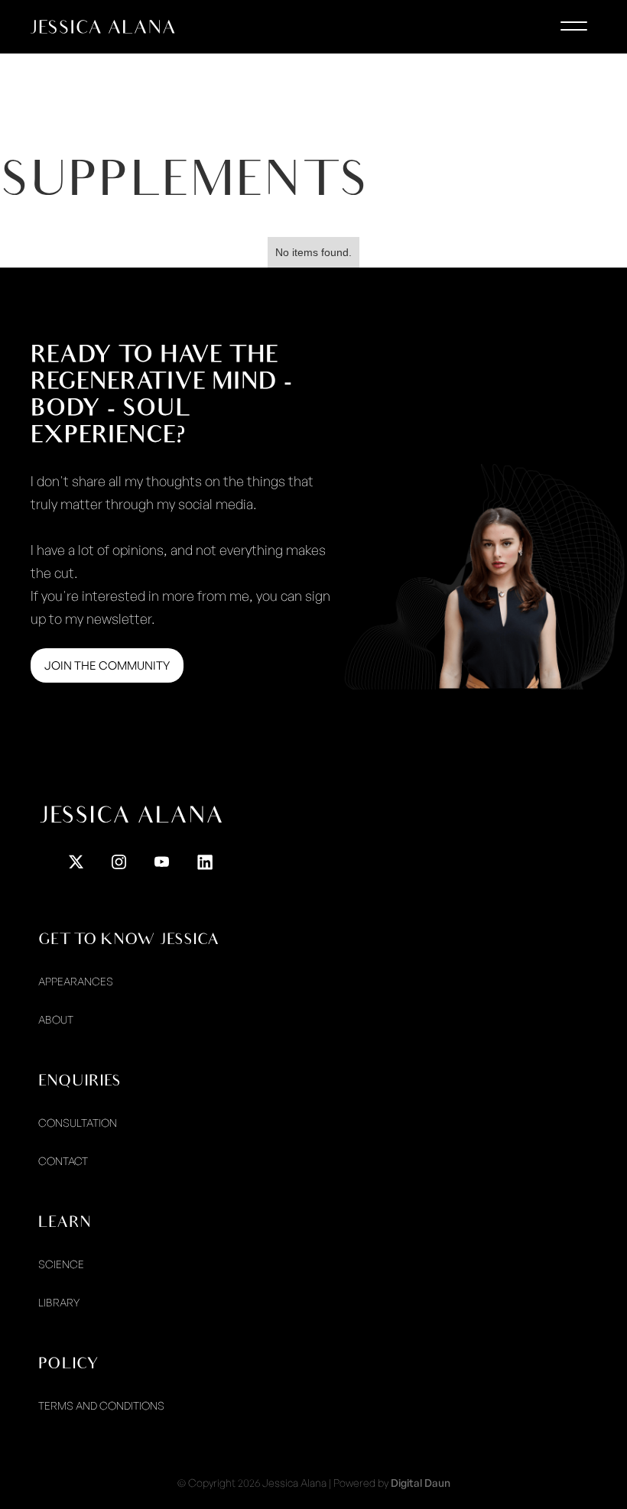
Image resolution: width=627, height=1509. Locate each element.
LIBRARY (59, 1302)
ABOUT (55, 1019)
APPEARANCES (75, 981)
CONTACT (63, 1160)
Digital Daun (420, 1482)
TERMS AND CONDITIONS (101, 1405)
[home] (103, 27)
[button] (573, 31)
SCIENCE (61, 1264)
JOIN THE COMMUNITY (107, 665)
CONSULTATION (77, 1122)
